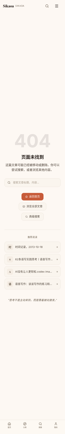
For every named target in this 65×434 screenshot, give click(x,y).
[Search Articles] (48, 6)
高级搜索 (34, 216)
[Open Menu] (58, 6)
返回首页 (34, 196)
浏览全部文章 (34, 206)
